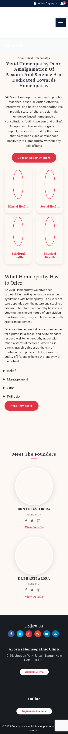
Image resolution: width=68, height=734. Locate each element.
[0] (61, 3)
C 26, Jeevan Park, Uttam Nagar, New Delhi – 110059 (34, 657)
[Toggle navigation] (61, 22)
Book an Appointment (33, 157)
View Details (34, 527)
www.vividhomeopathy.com (39, 726)
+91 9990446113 (34, 671)
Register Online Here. (34, 711)
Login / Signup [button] (45, 3)
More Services (20, 405)
